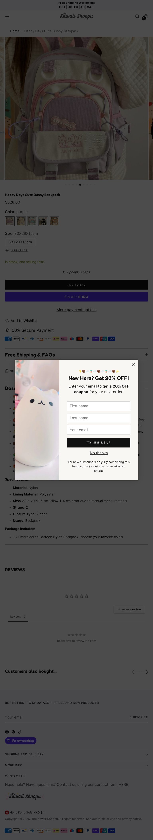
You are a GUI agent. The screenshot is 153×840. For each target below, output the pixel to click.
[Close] (133, 364)
